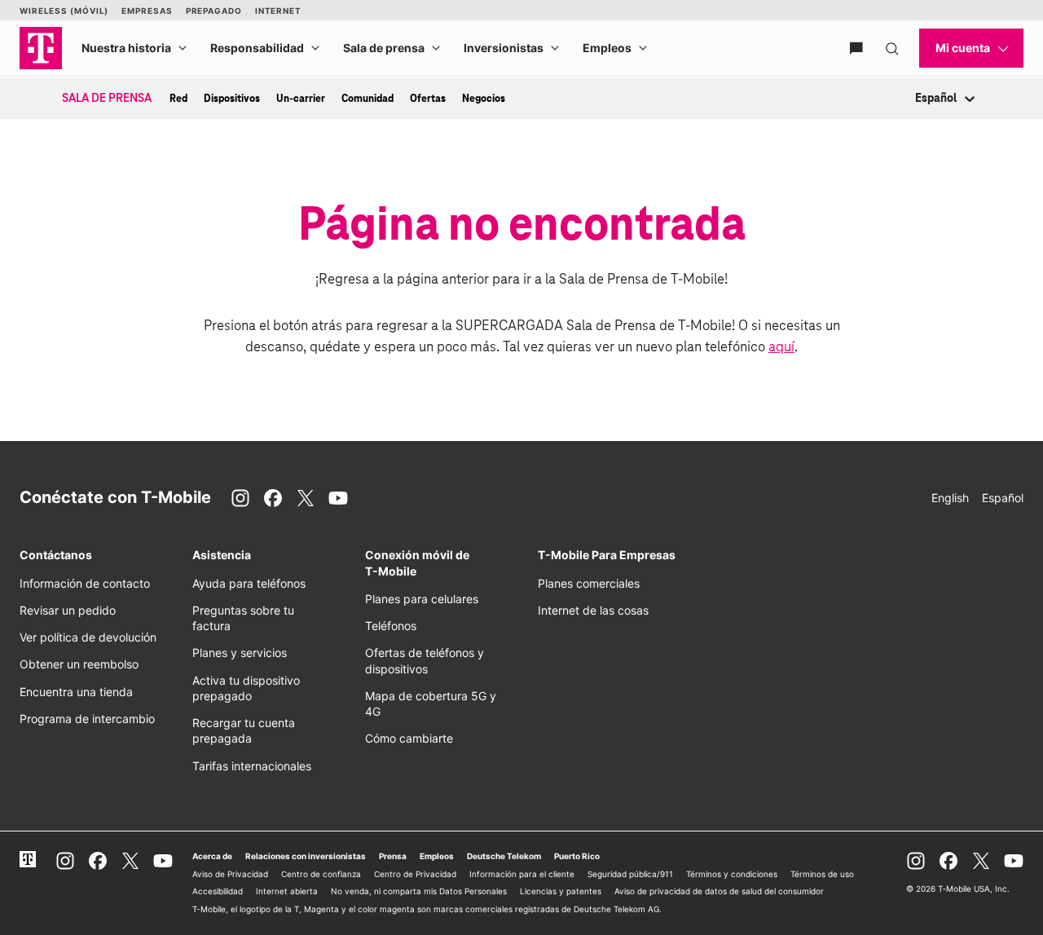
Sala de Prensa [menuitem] (107, 98)
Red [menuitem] (178, 98)
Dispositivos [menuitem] (232, 98)
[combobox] (916, 99)
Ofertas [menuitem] (428, 98)
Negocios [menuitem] (483, 98)
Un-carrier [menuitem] (300, 98)
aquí (781, 347)
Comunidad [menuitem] (367, 98)
